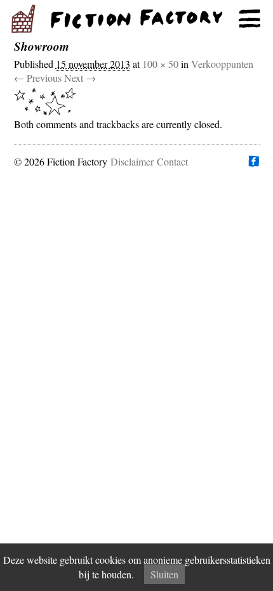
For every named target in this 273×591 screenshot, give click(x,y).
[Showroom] (133, 101)
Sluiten (164, 574)
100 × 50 (160, 63)
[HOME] (136, 19)
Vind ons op (253, 161)
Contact (172, 161)
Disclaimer (132, 161)
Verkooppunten (222, 63)
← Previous (38, 77)
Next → (80, 77)
